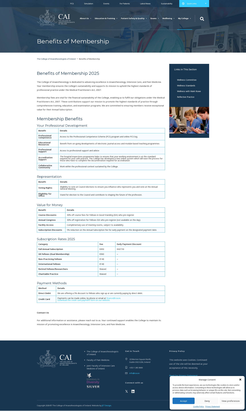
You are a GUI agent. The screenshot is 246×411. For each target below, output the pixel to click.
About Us (84, 18)
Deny (207, 400)
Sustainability (166, 3)
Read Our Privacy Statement (183, 375)
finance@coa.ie (113, 298)
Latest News (145, 3)
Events (106, 3)
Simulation (88, 3)
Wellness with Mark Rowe (189, 91)
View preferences (231, 400)
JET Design (106, 405)
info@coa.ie (134, 373)
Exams (153, 18)
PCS (72, 3)
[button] (240, 379)
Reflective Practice (185, 97)
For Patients (125, 3)
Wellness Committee (186, 80)
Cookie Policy (198, 406)
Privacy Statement (212, 406)
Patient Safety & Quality (132, 18)
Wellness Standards (186, 85)
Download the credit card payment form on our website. (84, 300)
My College (183, 18)
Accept (183, 400)
